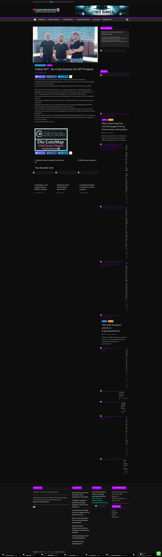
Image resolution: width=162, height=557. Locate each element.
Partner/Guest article (40, 65)
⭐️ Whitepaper (67, 19)
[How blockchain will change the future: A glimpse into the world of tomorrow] (112, 233)
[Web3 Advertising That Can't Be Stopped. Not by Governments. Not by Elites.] (114, 115)
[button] (60, 19)
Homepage (41, 19)
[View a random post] (127, 19)
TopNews (111, 119)
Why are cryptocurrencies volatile (126, 464)
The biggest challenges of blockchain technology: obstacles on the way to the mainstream (126, 169)
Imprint (114, 515)
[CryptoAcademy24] (35, 19)
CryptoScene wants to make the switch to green (49, 161)
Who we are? (115, 517)
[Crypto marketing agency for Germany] (112, 368)
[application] (114, 39)
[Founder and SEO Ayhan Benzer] (110, 407)
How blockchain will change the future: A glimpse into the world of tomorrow (126, 228)
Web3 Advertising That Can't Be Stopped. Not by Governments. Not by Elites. (115, 126)
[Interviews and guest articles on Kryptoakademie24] (114, 316)
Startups (50, 65)
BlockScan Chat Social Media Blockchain (63, 187)
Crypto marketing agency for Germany (127, 360)
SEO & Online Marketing (99, 492)
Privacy (114, 510)
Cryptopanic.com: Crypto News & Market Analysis (41, 187)
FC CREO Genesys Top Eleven (86, 160)
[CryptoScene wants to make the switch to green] (88, 173)
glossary (104, 119)
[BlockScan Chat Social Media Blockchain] (65, 173)
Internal (104, 321)
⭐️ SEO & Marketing (83, 19)
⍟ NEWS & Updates (53, 19)
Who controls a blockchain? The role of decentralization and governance (126, 281)
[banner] (101, 7)
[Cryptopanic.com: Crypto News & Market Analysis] (43, 173)
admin (37, 73)
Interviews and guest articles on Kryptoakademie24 (111, 327)
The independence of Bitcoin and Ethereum (127, 431)
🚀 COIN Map (96, 19)
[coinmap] (51, 129)
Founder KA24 (107, 19)
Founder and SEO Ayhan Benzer (123, 405)
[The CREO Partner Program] (109, 395)
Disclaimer (115, 513)
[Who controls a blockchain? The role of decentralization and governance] (112, 286)
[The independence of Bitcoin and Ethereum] (112, 436)
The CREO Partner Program (122, 394)
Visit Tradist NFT (39, 125)
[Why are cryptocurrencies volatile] (111, 466)
